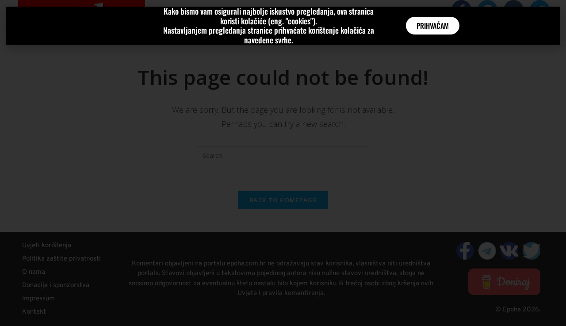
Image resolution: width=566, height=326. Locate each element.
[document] (283, 163)
